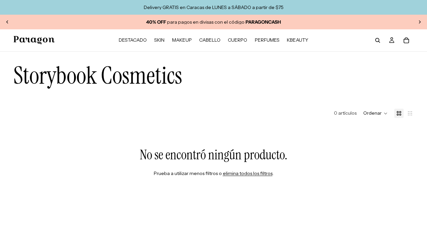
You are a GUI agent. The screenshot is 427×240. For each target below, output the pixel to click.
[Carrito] (406, 40)
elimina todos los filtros (248, 173)
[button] (375, 113)
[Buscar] (377, 40)
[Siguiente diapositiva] (419, 22)
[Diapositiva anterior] (7, 22)
